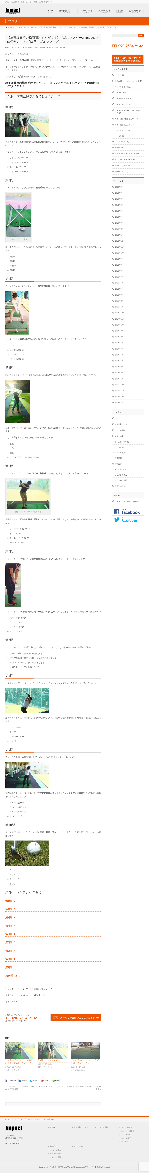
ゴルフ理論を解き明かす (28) (126, 119)
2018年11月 (119, 247)
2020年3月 (119, 187)
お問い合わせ (120, 486)
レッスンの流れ (121, 475)
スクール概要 (120, 453)
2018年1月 (119, 307)
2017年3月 (119, 367)
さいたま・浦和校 (122, 442)
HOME (117, 418)
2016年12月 (119, 385)
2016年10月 (119, 397)
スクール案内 (120, 436)
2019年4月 (119, 217)
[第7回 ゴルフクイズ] (53, 1050)
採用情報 (118, 458)
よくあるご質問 (121, 480)
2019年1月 (119, 235)
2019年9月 (119, 193)
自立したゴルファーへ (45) (125, 160)
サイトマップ (13, 1119)
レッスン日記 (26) (122, 142)
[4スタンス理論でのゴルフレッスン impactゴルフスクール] (12, 12)
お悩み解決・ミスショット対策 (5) (128, 81)
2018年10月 (119, 253)
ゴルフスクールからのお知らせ (127, 501)
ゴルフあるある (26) (123, 98)
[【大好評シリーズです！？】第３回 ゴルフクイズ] (85, 1050)
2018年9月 (119, 259)
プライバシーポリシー (32, 1119)
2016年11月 (119, 391)
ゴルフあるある (60, 47)
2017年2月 (119, 373)
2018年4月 (119, 289)
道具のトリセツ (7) (122, 166)
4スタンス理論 (120, 469)
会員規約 (50, 1119)
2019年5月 (119, 211)
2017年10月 (119, 325)
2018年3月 (119, 295)
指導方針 (118, 464)
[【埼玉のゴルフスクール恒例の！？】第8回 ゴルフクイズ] (20, 1050)
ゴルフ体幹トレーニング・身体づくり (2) (128, 112)
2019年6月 (119, 205)
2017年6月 (119, 349)
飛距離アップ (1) (121, 172)
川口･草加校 (119, 447)
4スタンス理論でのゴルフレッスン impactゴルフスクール (71, 1167)
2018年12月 (119, 241)
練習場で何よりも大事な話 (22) (127, 154)
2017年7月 (119, 343)
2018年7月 (119, 271)
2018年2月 (119, 301)
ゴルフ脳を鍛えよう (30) (124, 125)
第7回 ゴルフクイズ (47, 1060)
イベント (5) (119, 75)
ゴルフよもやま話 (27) (123, 104)
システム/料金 (120, 430)
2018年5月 (119, 283)
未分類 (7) (119, 148)
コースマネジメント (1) (124, 130)
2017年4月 (119, 361)
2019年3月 (119, 223)
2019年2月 (119, 229)
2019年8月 (119, 199)
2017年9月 (119, 331)
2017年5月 (119, 355)
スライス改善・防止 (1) (124, 87)
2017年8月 (119, 337)
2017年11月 (119, 319)
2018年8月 (119, 265)
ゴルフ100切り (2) (122, 92)
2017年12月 (119, 313)
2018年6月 (119, 277)
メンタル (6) (119, 136)
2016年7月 (119, 403)
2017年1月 (119, 379)
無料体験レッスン (122, 424)
